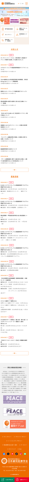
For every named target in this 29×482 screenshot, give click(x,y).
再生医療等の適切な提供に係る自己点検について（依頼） (14, 102)
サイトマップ (12, 449)
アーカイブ (23, 445)
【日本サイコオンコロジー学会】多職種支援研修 (14, 341)
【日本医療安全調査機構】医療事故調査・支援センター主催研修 (14, 279)
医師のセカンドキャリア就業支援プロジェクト (14, 91)
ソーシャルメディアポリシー (15, 440)
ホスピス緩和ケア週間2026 (9, 301)
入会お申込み (9, 479)
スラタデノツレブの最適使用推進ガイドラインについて (14, 68)
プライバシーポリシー (20, 436)
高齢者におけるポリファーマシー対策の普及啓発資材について (14, 126)
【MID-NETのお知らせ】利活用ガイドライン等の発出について (14, 114)
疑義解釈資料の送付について (9, 149)
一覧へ (14, 169)
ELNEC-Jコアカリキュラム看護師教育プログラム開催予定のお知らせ (14, 186)
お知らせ (14, 49)
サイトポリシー (8, 436)
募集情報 (14, 176)
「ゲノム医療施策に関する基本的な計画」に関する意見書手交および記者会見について (14, 160)
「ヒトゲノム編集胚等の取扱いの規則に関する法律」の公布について (14, 138)
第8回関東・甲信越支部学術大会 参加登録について (14, 216)
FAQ (20, 449)
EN (22, 3)
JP (18, 3)
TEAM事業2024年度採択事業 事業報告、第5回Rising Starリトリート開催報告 (14, 80)
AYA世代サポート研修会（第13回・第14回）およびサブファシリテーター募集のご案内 (14, 320)
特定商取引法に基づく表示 (10, 445)
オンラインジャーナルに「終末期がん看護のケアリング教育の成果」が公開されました (14, 58)
